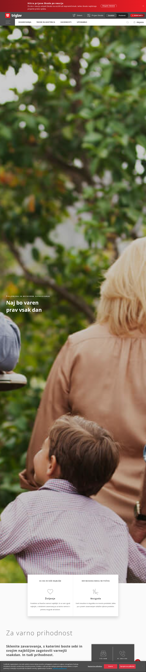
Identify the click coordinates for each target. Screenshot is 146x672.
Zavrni (110, 666)
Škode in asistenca (46, 22)
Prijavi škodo (108, 6)
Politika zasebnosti (60, 668)
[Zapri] (142, 666)
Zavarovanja (24, 22)
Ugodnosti (66, 22)
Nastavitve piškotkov (95, 666)
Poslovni (122, 15)
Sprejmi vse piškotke (127, 666)
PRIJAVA (140, 22)
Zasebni (111, 15)
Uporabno (82, 22)
